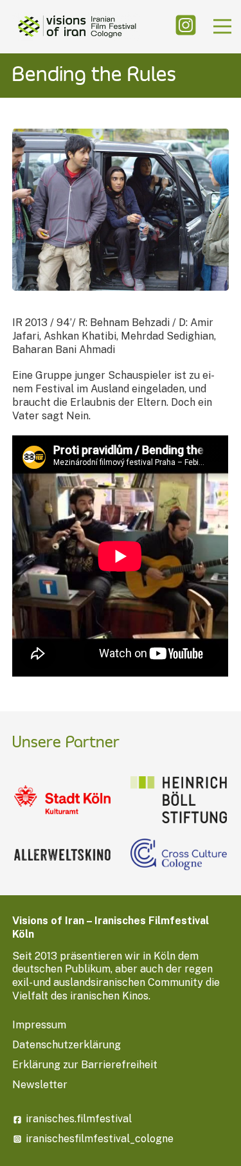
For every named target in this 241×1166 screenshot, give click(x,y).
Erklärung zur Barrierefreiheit (84, 1065)
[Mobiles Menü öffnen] (222, 26)
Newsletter (39, 1085)
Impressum (39, 1025)
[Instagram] (186, 26)
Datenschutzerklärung (66, 1045)
